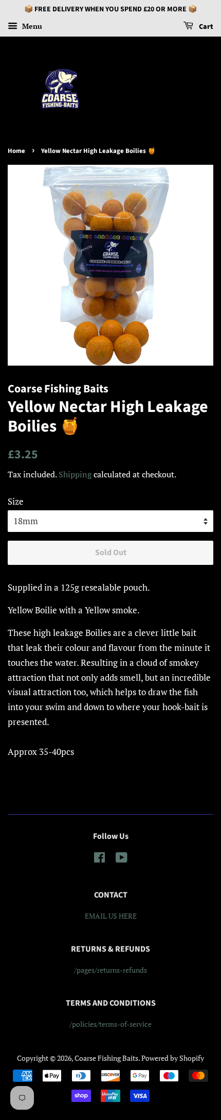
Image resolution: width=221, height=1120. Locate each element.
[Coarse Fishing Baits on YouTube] (121, 859)
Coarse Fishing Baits (106, 1058)
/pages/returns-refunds (110, 970)
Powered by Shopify (172, 1058)
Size (16, 501)
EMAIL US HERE (111, 916)
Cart (205, 27)
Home (16, 151)
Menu (31, 26)
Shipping (75, 474)
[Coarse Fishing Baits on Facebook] (99, 859)
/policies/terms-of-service (110, 1024)
